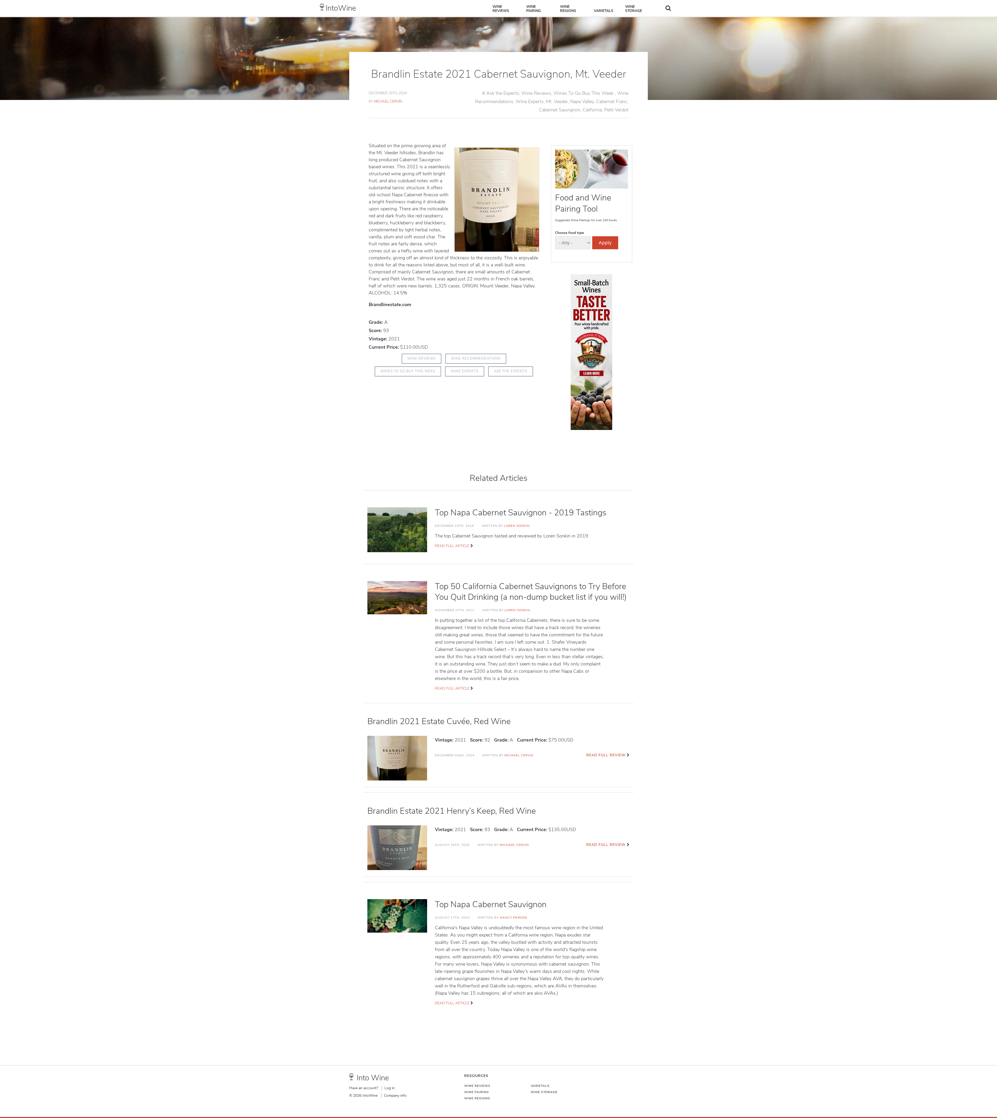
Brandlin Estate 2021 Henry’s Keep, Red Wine (451, 811)
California (592, 110)
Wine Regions (568, 8)
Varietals (603, 10)
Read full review (605, 755)
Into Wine (373, 1078)
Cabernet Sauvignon (559, 110)
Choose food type (569, 233)
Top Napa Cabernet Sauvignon (491, 904)
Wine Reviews (501, 8)
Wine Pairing (533, 8)
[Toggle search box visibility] (668, 8)
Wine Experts (530, 101)
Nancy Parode (513, 917)
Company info (395, 1095)
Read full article (452, 545)
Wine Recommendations (476, 358)
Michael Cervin (388, 101)
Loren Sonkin (517, 526)
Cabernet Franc (611, 101)
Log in (390, 1088)
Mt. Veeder (557, 101)
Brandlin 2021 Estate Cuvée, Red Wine (439, 721)
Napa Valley (582, 101)
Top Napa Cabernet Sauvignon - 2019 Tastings (520, 512)
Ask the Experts (502, 93)
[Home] (322, 7)
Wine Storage (633, 8)
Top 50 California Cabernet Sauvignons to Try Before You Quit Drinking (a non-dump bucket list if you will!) (531, 592)
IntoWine (341, 8)
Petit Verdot (616, 110)
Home (359, 34)
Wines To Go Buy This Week (584, 93)
